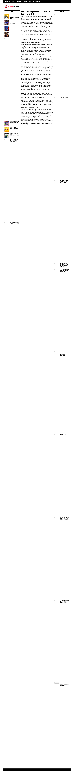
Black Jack (7, 1)
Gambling (19, 1)
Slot (30, 1)
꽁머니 (47, 16)
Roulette (25, 1)
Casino (13, 1)
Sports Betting (36, 1)
